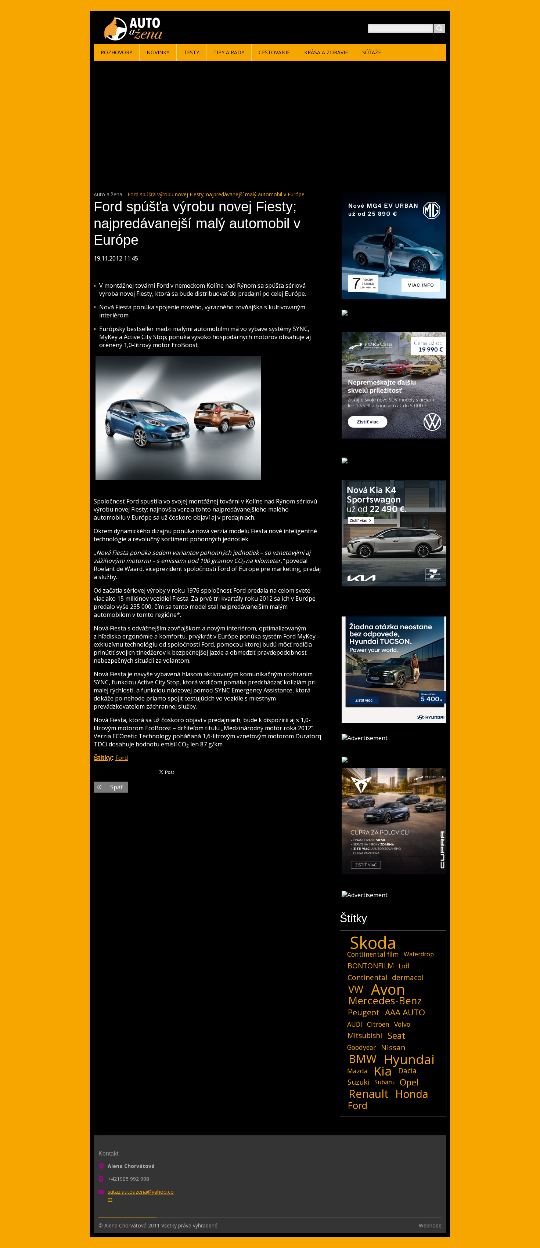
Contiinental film (373, 954)
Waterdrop (419, 954)
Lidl (404, 965)
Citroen (378, 1024)
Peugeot (363, 1012)
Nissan (393, 1047)
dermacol (408, 977)
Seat (397, 1035)
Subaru (384, 1082)
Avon (388, 989)
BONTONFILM (371, 966)
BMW (363, 1059)
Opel (409, 1082)
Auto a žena (108, 194)
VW (355, 989)
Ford (121, 758)
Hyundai (409, 1059)
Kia (383, 1070)
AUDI (354, 1024)
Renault (369, 1093)
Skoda (373, 942)
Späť (116, 787)
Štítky (103, 757)
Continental (367, 977)
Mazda (357, 1070)
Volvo (402, 1024)
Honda (411, 1093)
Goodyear (361, 1047)
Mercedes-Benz (385, 1000)
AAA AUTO (405, 1012)
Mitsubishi (365, 1035)
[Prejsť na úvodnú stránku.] (135, 37)
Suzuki (359, 1082)
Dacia (407, 1071)
